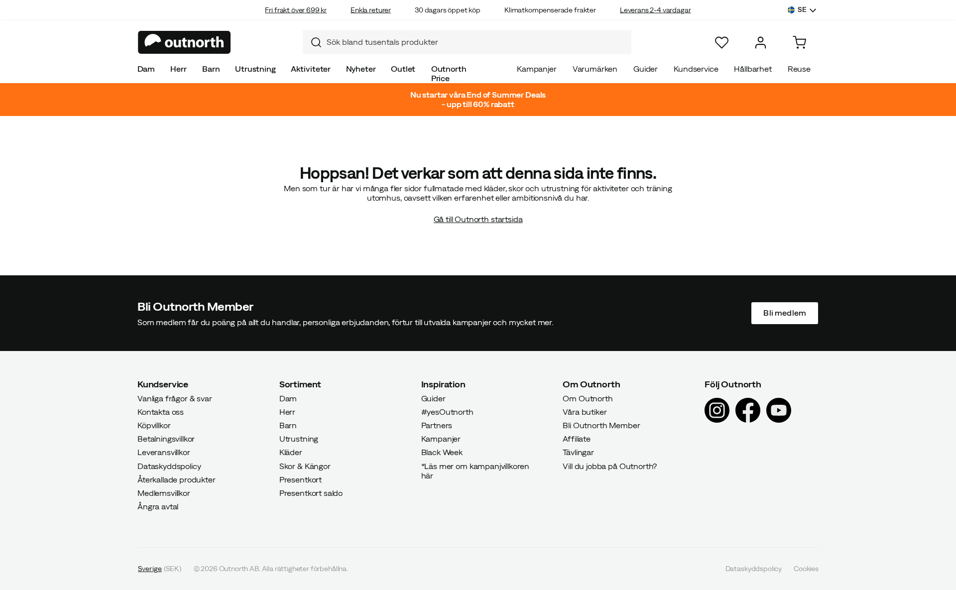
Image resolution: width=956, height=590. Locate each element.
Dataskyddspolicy (169, 465)
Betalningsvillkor (166, 438)
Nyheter (361, 68)
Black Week (442, 452)
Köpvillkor (153, 425)
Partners (437, 425)
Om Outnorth (587, 397)
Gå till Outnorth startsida (478, 219)
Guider (645, 68)
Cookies (806, 569)
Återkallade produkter (176, 478)
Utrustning (255, 68)
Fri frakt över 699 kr (296, 10)
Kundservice (696, 68)
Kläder (290, 452)
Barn (211, 68)
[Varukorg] (799, 42)
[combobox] (467, 42)
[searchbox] (476, 42)
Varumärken (595, 68)
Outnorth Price (449, 73)
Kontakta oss (160, 411)
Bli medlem (784, 312)
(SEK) (159, 569)
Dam (146, 68)
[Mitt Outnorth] (760, 42)
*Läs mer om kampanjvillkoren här (475, 470)
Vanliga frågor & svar (174, 397)
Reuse (799, 68)
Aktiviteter (311, 68)
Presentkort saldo (311, 492)
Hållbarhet (752, 68)
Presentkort (300, 478)
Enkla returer (371, 10)
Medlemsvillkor (163, 492)
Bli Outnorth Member (601, 425)
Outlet (403, 68)
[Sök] (312, 42)
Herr (178, 68)
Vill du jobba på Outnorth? (610, 465)
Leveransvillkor (163, 452)
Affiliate (577, 438)
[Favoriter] (722, 42)
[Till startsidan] (184, 42)
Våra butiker (584, 411)
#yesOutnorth (447, 411)
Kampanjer (537, 68)
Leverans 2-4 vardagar (655, 10)
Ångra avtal (157, 506)
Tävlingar (578, 452)
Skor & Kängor (305, 465)
